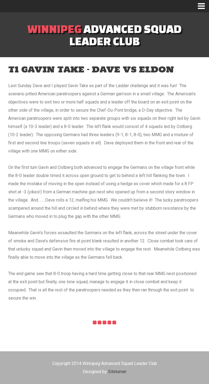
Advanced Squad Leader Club (104, 35)
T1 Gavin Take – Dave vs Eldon (91, 69)
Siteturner (117, 371)
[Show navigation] (203, 6)
